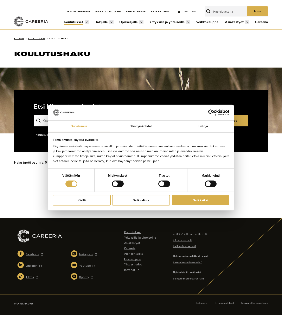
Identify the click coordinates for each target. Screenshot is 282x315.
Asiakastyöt (234, 22)
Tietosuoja (201, 302)
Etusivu (19, 38)
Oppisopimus (136, 11)
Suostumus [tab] (79, 126)
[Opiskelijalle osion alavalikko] (141, 22)
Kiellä (82, 200)
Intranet (129, 270)
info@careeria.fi (182, 240)
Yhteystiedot (160, 11)
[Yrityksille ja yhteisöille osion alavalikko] (188, 22)
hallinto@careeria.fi (184, 246)
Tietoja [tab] (203, 126)
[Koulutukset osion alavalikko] (87, 22)
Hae (257, 11)
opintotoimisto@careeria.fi (188, 278)
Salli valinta (141, 200)
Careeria (261, 22)
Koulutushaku (43, 112)
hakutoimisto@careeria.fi (187, 262)
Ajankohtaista (78, 11)
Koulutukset (73, 22)
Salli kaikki (200, 200)
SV (186, 11)
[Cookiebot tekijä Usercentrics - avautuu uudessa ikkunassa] (211, 112)
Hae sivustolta (215, 4)
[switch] (118, 183)
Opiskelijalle (128, 22)
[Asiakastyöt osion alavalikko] (247, 22)
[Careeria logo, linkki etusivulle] (31, 22)
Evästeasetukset (224, 302)
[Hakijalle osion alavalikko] (111, 22)
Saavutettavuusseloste (254, 302)
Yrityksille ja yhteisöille (167, 22)
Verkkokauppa (207, 22)
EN (194, 11)
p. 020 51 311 (180, 233)
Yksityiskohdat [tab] (141, 126)
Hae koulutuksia (108, 11)
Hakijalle (101, 22)
